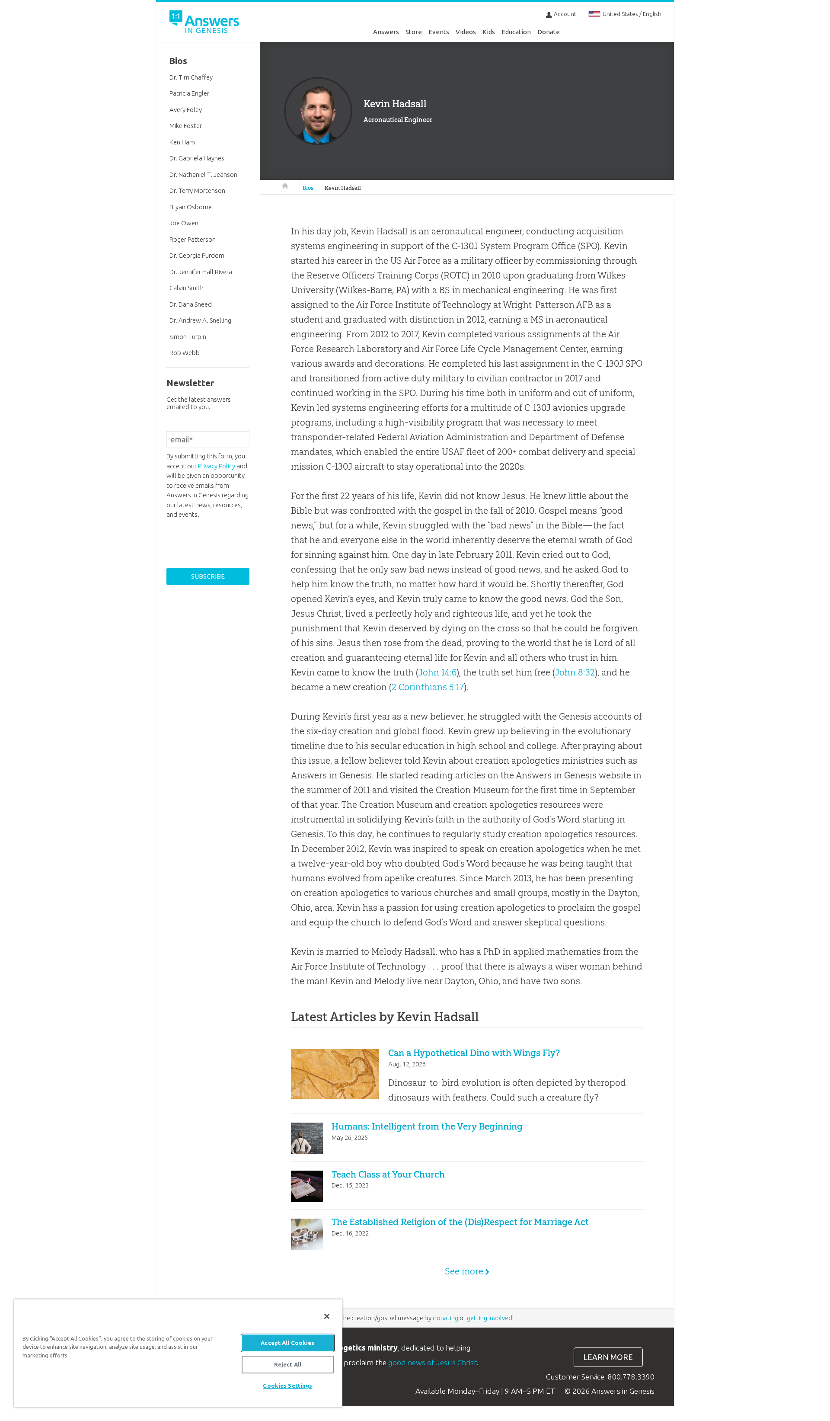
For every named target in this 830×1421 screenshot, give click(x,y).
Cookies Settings (287, 1386)
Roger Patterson (192, 239)
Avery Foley (185, 109)
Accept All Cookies (287, 1343)
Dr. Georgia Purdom (196, 255)
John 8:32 (575, 672)
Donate (548, 31)
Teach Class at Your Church (388, 1174)
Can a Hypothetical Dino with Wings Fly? (474, 1052)
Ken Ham (182, 142)
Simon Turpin (187, 336)
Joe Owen (183, 223)
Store (413, 31)
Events (438, 31)
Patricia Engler (189, 93)
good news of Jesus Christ (432, 1362)
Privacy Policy (216, 466)
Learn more (608, 1357)
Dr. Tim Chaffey (191, 77)
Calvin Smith (186, 287)
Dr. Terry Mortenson (197, 190)
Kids (488, 31)
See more (464, 1271)
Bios (308, 188)
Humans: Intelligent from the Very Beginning (427, 1126)
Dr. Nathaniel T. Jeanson (203, 174)
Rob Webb (184, 352)
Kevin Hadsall (343, 188)
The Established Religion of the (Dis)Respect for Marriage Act (460, 1221)
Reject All (287, 1364)
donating (445, 1318)
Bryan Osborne (190, 207)
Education (516, 31)
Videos (466, 31)
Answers (386, 31)
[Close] (326, 1316)
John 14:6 (437, 672)
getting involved (489, 1318)
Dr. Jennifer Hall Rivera (200, 271)
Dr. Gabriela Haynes (196, 158)
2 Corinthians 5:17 (428, 687)
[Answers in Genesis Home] (205, 23)
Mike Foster (185, 125)
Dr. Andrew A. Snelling (200, 320)
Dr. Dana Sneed (190, 304)
